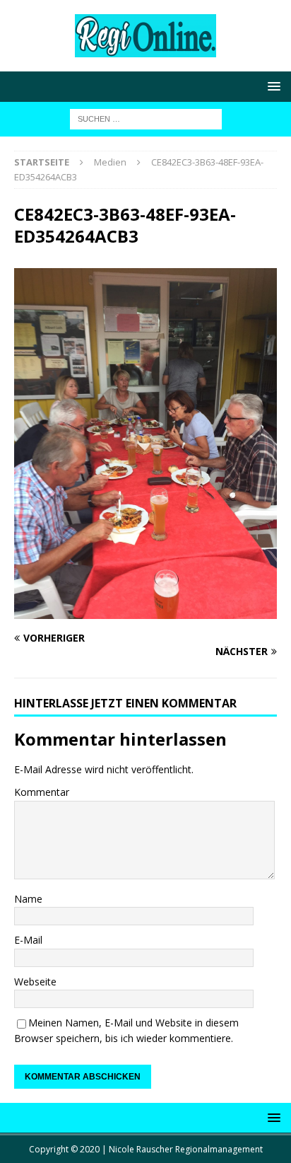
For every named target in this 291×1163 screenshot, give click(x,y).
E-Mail (28, 940)
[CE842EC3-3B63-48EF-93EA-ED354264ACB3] (145, 611)
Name (28, 898)
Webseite (35, 981)
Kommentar (41, 792)
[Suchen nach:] (146, 118)
